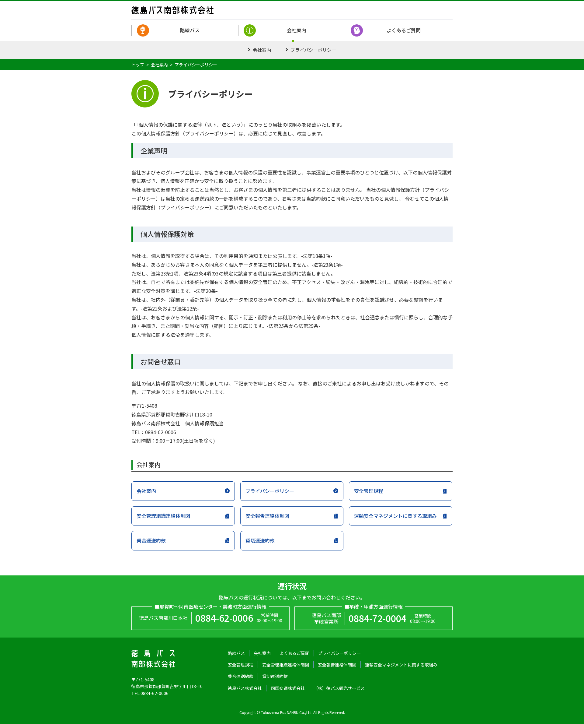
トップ (137, 65)
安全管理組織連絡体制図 (163, 515)
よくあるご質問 (404, 30)
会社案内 (296, 30)
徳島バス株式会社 (245, 688)
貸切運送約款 (260, 540)
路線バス (190, 30)
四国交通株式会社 (288, 688)
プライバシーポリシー (313, 50)
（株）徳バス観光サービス (339, 688)
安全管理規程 (368, 490)
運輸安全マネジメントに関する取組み (395, 515)
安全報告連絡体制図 (267, 515)
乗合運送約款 (151, 540)
